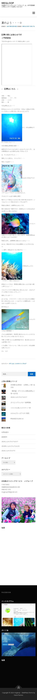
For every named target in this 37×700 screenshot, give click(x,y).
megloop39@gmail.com (9, 492)
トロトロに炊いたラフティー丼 (21, 408)
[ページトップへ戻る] (18, 688)
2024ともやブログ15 (8, 451)
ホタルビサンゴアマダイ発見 (20, 413)
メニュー (33, 13)
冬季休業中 (5, 432)
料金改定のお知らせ (17, 419)
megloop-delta (29, 26)
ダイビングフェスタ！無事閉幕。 (21, 402)
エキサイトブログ (20, 363)
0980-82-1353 (6, 489)
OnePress (25, 693)
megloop (8, 3)
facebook (6, 592)
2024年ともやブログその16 (10, 446)
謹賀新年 (4, 437)
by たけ (11, 363)
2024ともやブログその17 (19, 397)
